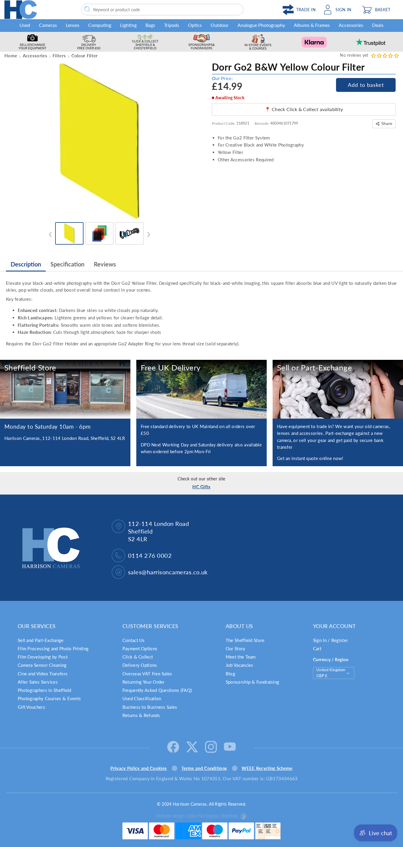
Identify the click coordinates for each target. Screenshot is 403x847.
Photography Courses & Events (49, 698)
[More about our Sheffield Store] (65, 389)
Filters (59, 55)
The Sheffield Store (245, 640)
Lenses (72, 25)
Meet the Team (241, 656)
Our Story (235, 648)
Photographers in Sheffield (44, 690)
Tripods (171, 25)
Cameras (48, 25)
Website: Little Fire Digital (196, 815)
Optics (195, 25)
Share (386, 123)
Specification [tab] (67, 264)
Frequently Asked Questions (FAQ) (157, 690)
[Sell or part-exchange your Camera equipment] (338, 389)
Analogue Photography (261, 25)
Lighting (128, 25)
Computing (99, 25)
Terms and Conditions (204, 768)
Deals (378, 25)
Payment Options (140, 648)
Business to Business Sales (149, 707)
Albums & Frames (312, 25)
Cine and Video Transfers (43, 673)
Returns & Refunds (141, 715)
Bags (150, 25)
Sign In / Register (330, 640)
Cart (317, 648)
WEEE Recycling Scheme (267, 768)
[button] (379, 9)
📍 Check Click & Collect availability (304, 109)
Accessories (351, 25)
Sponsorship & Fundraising (252, 682)
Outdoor (220, 25)
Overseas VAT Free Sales (147, 673)
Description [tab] (26, 264)
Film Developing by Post (43, 656)
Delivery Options (139, 665)
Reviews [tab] (105, 264)
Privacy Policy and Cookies (138, 768)
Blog (230, 673)
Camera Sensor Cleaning (42, 665)
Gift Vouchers (31, 707)
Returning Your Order (143, 682)
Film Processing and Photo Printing (53, 648)
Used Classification (141, 698)
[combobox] (162, 9)
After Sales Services (38, 682)
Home (10, 55)
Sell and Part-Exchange (41, 640)
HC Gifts (201, 486)
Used (24, 25)
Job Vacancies (239, 665)
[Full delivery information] (201, 389)
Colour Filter (84, 55)
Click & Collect (137, 656)
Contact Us (133, 640)
